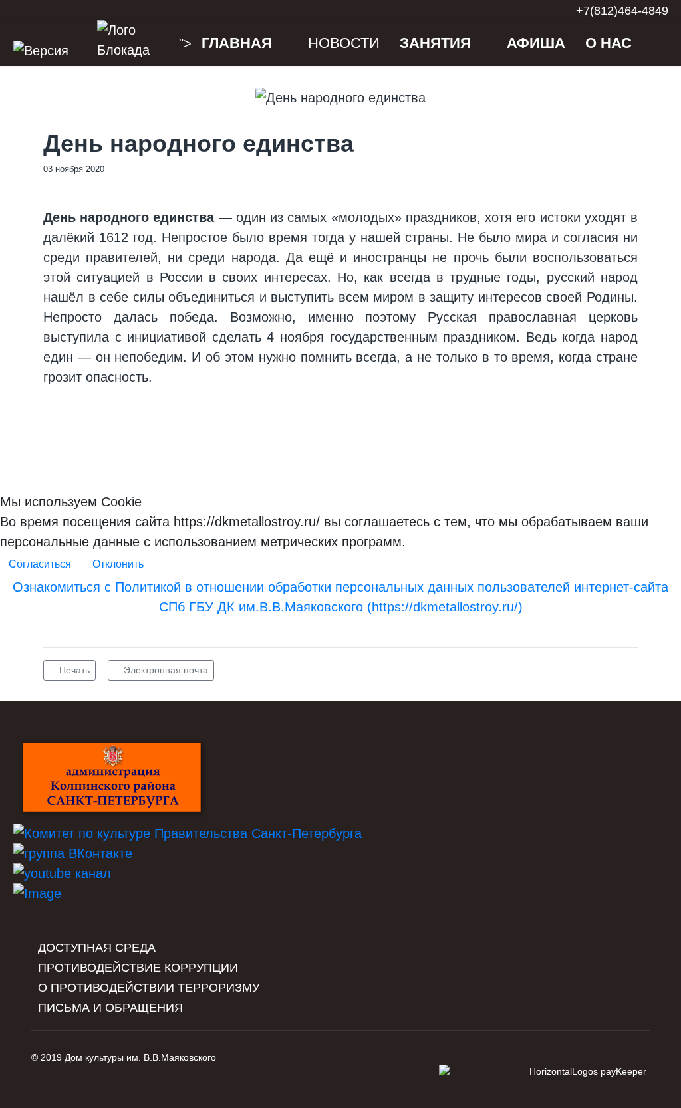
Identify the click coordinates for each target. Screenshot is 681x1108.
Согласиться (40, 564)
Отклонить (118, 564)
